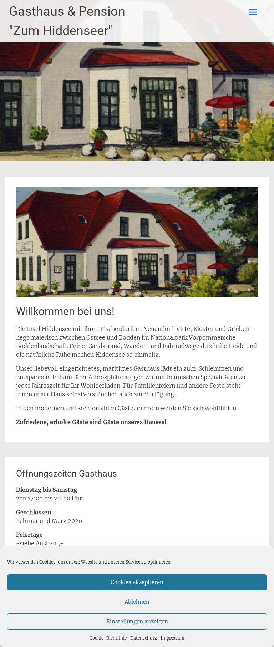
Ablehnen (137, 601)
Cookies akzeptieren (137, 582)
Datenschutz (143, 638)
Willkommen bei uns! (65, 311)
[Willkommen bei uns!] (137, 295)
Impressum (172, 638)
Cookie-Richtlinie (108, 638)
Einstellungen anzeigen (137, 621)
